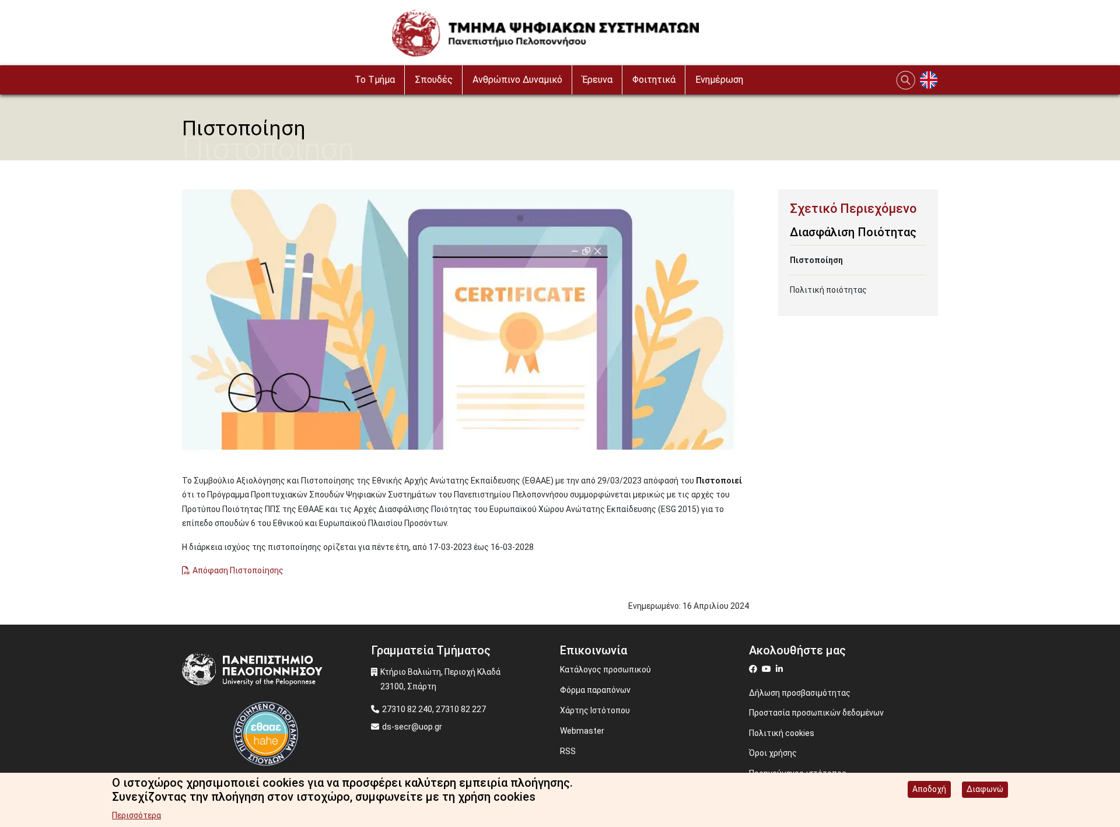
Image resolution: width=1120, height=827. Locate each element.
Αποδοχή (929, 789)
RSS (568, 751)
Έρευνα (597, 79)
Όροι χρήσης (773, 753)
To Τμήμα (375, 79)
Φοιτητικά (654, 79)
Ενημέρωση (719, 79)
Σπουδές (434, 79)
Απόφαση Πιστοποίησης (238, 570)
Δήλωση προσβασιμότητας (799, 693)
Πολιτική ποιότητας (828, 290)
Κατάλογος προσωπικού (605, 669)
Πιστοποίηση (816, 260)
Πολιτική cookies (781, 733)
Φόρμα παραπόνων (595, 690)
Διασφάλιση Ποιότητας (853, 232)
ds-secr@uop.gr (412, 726)
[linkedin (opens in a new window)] (781, 669)
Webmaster (582, 730)
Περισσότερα (136, 815)
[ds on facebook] (755, 669)
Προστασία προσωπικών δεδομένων (816, 712)
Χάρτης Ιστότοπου (595, 710)
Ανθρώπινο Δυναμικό (517, 79)
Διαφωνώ (985, 789)
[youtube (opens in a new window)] (768, 669)
